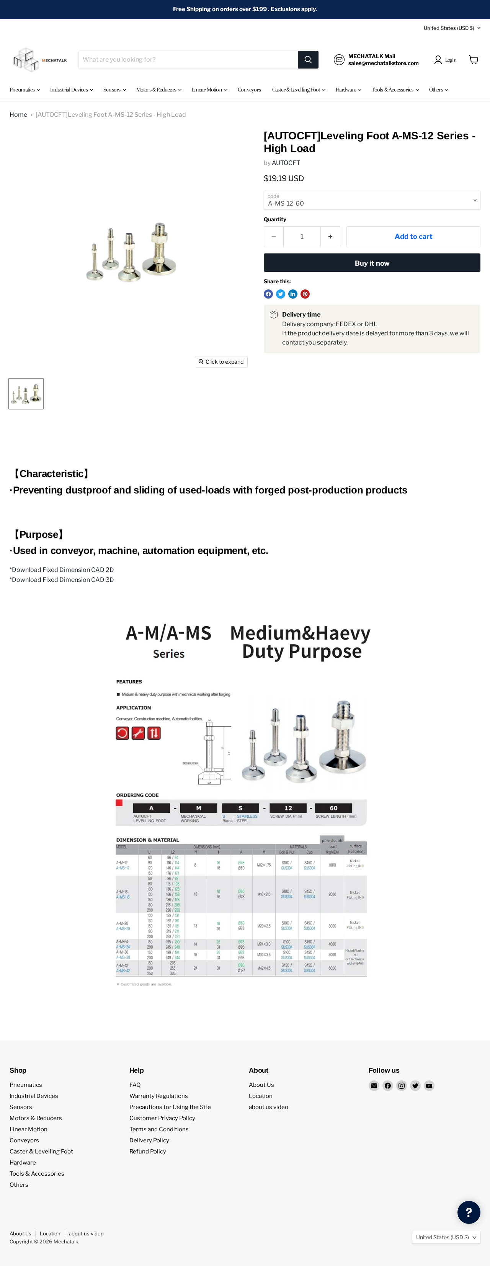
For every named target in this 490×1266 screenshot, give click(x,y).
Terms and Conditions (159, 1129)
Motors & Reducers (157, 89)
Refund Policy (147, 1151)
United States (449, 28)
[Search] (308, 60)
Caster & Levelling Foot (296, 89)
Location (261, 1096)
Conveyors (249, 89)
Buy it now (372, 263)
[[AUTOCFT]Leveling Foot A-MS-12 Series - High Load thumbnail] (26, 394)
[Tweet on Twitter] (280, 294)
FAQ (134, 1084)
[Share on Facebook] (268, 294)
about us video (268, 1107)
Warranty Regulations (158, 1096)
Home (18, 114)
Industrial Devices (69, 89)
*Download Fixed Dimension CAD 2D (62, 569)
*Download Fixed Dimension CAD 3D (62, 579)
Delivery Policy (149, 1140)
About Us (261, 1084)
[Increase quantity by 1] (330, 236)
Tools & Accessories (393, 89)
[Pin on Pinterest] (305, 294)
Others (436, 89)
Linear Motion (207, 89)
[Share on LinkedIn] (292, 294)
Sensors (112, 89)
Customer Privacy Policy (162, 1118)
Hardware (347, 89)
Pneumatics (23, 89)
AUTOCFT (286, 163)
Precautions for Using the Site (170, 1107)
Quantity (275, 219)
